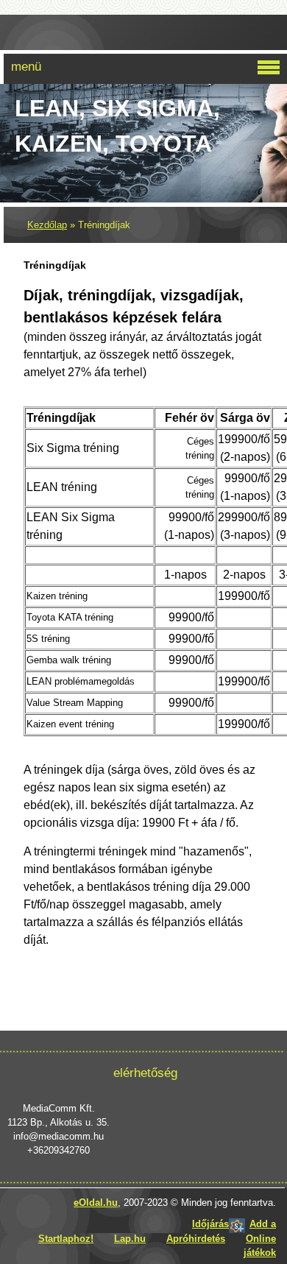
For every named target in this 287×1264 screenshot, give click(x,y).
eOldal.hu (96, 1202)
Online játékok (260, 1246)
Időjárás (210, 1223)
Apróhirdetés (195, 1238)
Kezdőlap (47, 224)
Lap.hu (130, 1238)
